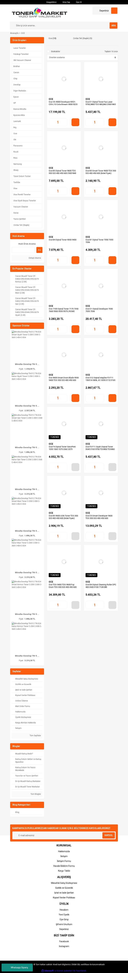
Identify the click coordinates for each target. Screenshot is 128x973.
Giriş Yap (66, 2)
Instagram (64, 946)
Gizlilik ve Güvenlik (64, 888)
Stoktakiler (55, 51)
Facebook (64, 941)
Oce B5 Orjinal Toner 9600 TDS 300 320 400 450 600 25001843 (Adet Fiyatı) (62, 173)
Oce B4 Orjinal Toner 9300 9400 (62, 240)
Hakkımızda (64, 851)
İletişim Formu (64, 861)
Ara (39, 250)
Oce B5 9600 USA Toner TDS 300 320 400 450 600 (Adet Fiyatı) (63, 517)
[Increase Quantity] (64, 122)
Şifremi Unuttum (64, 924)
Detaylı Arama (34, 258)
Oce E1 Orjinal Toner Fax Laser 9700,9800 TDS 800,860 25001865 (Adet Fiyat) (101, 104)
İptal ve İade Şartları (64, 892)
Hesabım (64, 910)
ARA (113, 25)
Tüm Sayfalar (35, 735)
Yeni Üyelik (64, 914)
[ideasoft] (47, 970)
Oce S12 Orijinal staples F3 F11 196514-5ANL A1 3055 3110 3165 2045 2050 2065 (100, 380)
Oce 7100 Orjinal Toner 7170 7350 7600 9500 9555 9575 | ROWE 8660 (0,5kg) (63, 311)
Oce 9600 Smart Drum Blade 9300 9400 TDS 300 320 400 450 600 (64, 378)
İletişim (64, 856)
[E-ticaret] (63, 970)
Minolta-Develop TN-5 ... (27, 364)
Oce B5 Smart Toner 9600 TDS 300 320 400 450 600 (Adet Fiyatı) (101, 172)
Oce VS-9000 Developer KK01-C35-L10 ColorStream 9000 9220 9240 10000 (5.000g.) (63, 104)
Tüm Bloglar (35, 794)
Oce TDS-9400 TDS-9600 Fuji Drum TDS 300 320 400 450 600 (62, 585)
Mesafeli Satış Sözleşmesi (64, 883)
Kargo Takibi (64, 871)
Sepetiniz (64, 929)
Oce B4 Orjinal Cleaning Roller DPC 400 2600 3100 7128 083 (101, 585)
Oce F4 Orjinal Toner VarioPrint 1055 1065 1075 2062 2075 (62, 447)
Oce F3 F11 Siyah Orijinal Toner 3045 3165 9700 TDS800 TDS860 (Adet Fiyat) (100, 449)
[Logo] (39, 13)
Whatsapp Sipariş (19, 967)
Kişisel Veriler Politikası (64, 897)
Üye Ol (79, 2)
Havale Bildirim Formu (64, 866)
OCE (23, 33)
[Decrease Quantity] (51, 122)
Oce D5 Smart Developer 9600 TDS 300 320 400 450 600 (99, 517)
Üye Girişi (64, 919)
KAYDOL (109, 835)
